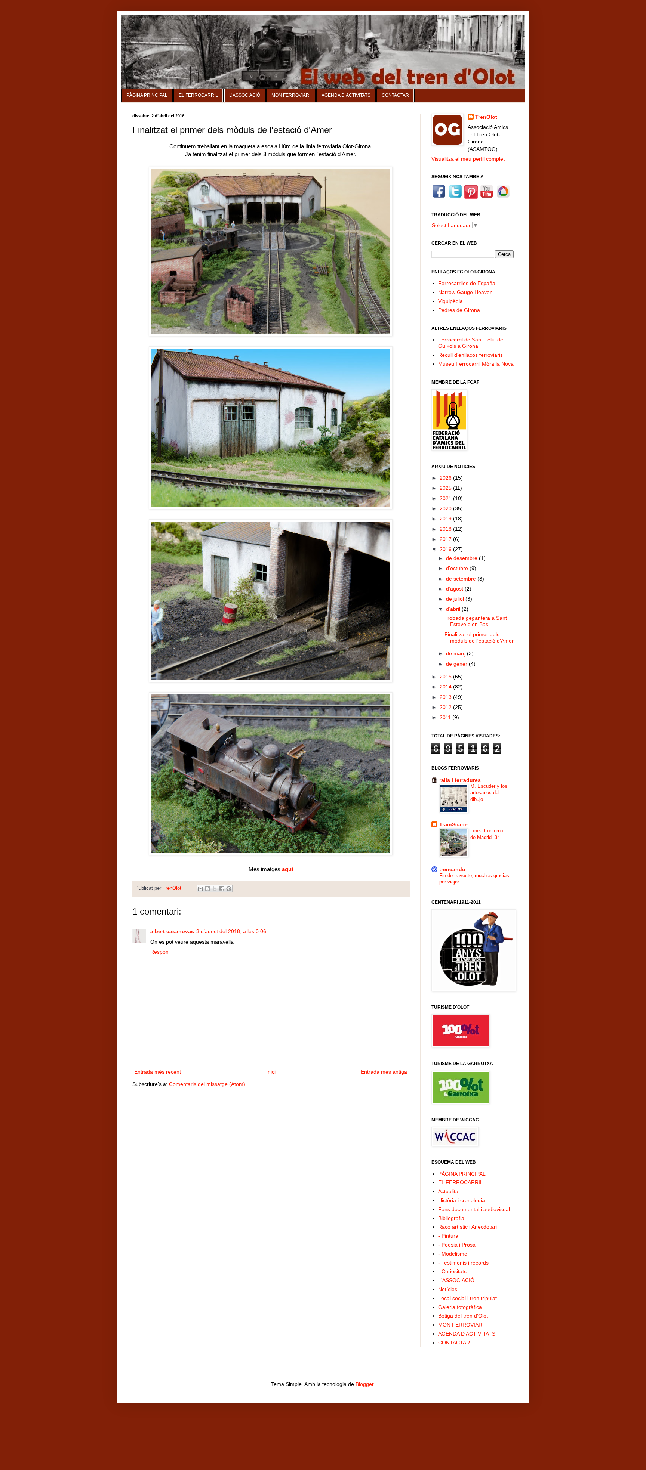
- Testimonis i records (463, 1263)
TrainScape (453, 824)
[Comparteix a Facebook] (221, 888)
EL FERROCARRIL (198, 95)
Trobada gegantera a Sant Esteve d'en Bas (475, 621)
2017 (446, 539)
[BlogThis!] (207, 888)
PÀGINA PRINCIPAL (146, 95)
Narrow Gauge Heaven (465, 292)
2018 (446, 529)
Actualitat (449, 1191)
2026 (446, 478)
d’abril (454, 609)
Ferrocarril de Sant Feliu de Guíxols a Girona (470, 343)
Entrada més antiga (384, 1072)
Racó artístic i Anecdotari (467, 1227)
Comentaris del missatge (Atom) (207, 1084)
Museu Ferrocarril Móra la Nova (476, 364)
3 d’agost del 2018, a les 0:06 (231, 931)
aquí (287, 869)
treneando (452, 869)
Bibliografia (451, 1218)
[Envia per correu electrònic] (200, 888)
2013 (446, 697)
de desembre (462, 558)
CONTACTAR (395, 95)
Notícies (447, 1289)
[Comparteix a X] (214, 888)
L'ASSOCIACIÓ (456, 1280)
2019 (446, 519)
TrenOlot (486, 117)
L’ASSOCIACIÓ (244, 95)
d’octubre (458, 568)
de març (456, 653)
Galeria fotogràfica (460, 1307)
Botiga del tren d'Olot (463, 1316)
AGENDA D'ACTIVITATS (466, 1334)
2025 (446, 488)
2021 (446, 498)
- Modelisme (452, 1254)
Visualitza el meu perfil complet (468, 159)
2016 (446, 549)
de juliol (455, 599)
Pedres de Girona (459, 310)
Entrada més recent (157, 1072)
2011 (446, 717)
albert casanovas (172, 931)
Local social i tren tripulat (467, 1298)
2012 (446, 707)
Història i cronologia (461, 1200)
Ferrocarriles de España (466, 283)
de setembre (461, 579)
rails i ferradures (460, 780)
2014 (446, 687)
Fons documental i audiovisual (474, 1209)
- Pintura (448, 1236)
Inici (271, 1072)
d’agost (455, 589)
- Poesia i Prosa (457, 1245)
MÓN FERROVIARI (290, 95)
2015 (446, 677)
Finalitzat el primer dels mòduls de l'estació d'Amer (479, 637)
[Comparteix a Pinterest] (229, 888)
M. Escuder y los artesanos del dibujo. (488, 792)
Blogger (364, 1384)
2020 (446, 508)
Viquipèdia (450, 301)
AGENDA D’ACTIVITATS (346, 95)
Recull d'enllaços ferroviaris (470, 355)
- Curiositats (452, 1271)
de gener (457, 664)
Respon (159, 952)
